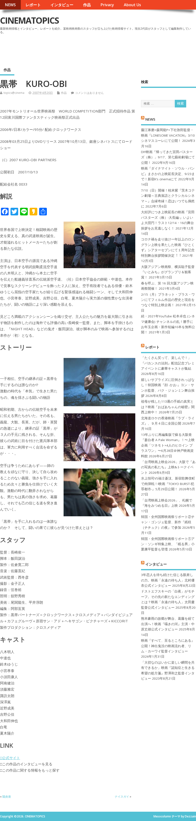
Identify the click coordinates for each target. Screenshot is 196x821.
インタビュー (61, 4)
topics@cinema (14, 93)
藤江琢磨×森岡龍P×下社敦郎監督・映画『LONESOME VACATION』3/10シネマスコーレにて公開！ (168, 135)
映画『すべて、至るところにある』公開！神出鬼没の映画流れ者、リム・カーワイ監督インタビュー (168, 645)
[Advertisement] (105, 48)
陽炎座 (6, 796)
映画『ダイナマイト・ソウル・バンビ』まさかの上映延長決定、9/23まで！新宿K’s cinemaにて (168, 173)
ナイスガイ (122, 796)
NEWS (10, 4)
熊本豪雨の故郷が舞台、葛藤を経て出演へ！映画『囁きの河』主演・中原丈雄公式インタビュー (168, 623)
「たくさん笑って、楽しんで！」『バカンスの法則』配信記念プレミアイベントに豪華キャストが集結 (168, 363)
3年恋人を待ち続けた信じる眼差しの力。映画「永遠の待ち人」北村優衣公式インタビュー (168, 580)
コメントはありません (89, 93)
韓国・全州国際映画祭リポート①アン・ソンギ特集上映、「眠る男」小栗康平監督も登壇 (168, 544)
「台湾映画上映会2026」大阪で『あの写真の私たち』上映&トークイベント (168, 467)
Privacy (107, 4)
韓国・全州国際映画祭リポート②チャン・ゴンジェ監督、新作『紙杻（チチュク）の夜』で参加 (168, 522)
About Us (132, 4)
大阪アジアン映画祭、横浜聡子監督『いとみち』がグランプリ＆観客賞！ (168, 272)
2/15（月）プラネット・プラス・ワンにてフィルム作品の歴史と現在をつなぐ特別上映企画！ (168, 299)
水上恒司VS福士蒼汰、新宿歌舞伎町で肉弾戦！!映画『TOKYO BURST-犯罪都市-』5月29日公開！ (168, 483)
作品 (87, 4)
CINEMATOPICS (29, 20)
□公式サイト (10, 757)
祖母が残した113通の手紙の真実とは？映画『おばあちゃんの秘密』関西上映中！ (168, 406)
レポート (33, 4)
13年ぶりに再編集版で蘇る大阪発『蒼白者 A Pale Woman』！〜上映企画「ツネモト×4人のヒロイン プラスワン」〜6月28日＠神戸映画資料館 (168, 445)
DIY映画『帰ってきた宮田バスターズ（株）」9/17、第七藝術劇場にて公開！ (168, 157)
